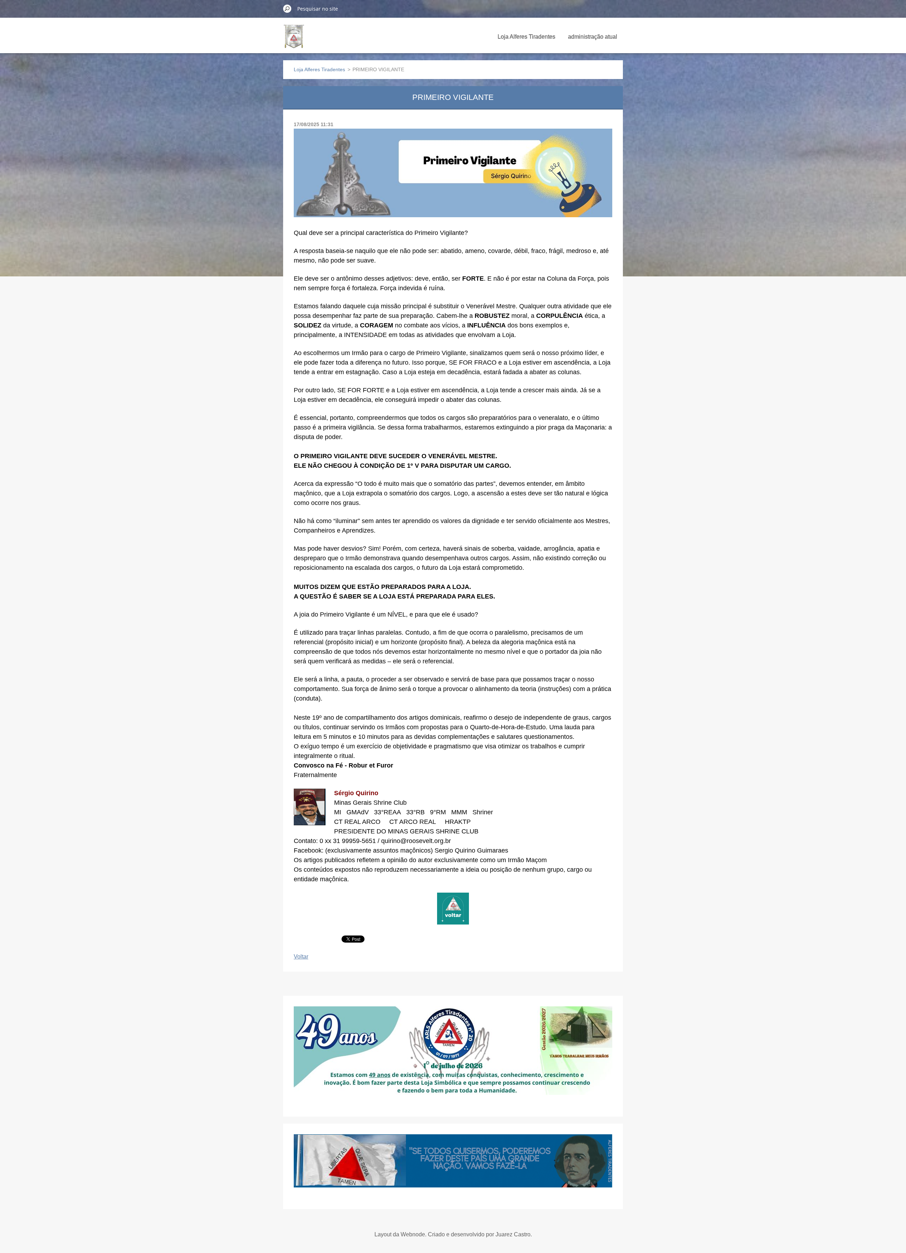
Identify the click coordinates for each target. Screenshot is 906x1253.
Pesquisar (287, 8)
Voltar (301, 957)
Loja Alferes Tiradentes (526, 37)
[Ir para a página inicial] (294, 40)
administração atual (592, 37)
